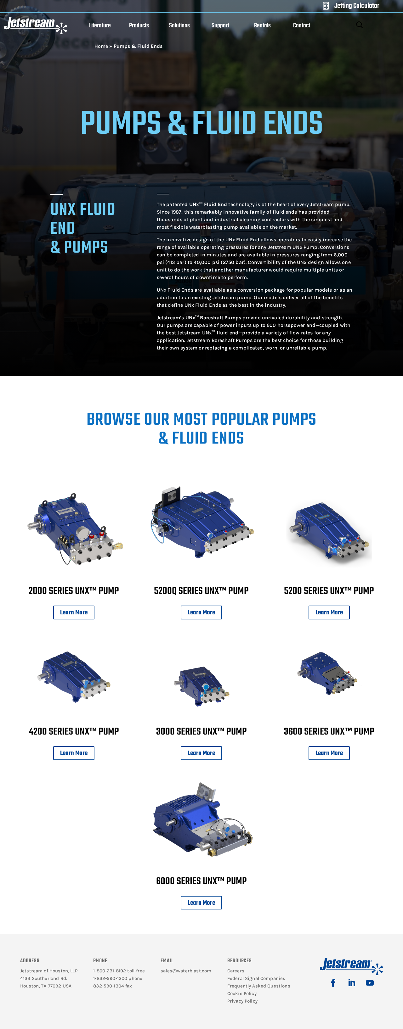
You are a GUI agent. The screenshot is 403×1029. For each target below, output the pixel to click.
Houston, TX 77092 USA (45, 986)
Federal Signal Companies (256, 978)
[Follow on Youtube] (369, 983)
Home (101, 46)
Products (139, 26)
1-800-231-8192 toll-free (119, 971)
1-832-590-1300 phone (117, 978)
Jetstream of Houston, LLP (48, 971)
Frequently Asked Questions (258, 986)
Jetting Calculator (356, 6)
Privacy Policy (242, 1001)
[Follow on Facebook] (333, 983)
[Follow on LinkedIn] (351, 983)
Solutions (179, 26)
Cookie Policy (242, 993)
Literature (100, 26)
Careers (235, 971)
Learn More (74, 613)
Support (220, 26)
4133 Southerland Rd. (43, 978)
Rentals (262, 26)
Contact (301, 26)
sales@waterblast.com (186, 971)
